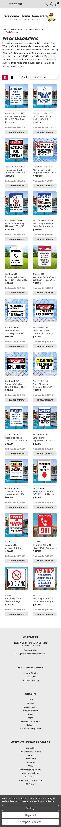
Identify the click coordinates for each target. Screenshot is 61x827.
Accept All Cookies (30, 822)
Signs (30, 717)
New (31, 699)
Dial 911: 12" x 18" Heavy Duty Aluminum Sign (45, 546)
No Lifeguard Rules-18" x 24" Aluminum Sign (15, 117)
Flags (30, 714)
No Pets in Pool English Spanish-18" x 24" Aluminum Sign (44, 171)
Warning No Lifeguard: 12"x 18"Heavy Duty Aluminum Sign (13, 546)
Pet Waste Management (30, 728)
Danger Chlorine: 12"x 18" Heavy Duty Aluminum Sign (16, 385)
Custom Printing (30, 710)
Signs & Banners (18, 30)
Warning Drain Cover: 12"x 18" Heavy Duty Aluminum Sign (44, 278)
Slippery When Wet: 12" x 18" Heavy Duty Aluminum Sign (16, 278)
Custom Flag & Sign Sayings (30, 769)
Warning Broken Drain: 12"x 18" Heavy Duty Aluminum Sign (16, 439)
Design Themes (30, 707)
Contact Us (31, 748)
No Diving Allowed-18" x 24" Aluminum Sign (43, 225)
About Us (30, 762)
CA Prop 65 (30, 784)
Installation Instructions (30, 751)
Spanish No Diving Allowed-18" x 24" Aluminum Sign (14, 225)
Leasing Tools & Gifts (30, 721)
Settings (30, 808)
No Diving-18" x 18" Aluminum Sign (15, 600)
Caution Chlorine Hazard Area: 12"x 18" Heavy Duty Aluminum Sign (14, 492)
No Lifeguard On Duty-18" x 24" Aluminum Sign (42, 117)
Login (25, 673)
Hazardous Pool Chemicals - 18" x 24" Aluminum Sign (16, 171)
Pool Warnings (12, 32)
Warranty (30, 755)
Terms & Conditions (30, 773)
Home (5, 30)
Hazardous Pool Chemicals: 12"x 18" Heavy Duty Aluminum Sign (45, 332)
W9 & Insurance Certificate (30, 780)
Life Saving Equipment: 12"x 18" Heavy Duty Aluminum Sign (45, 439)
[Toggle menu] (4, 5)
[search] (45, 4)
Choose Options (17, 132)
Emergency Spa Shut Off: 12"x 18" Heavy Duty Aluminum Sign (44, 492)
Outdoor (30, 725)
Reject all (30, 815)
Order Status (30, 676)
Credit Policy (30, 759)
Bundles (30, 703)
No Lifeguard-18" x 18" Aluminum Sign (43, 600)
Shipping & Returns (30, 680)
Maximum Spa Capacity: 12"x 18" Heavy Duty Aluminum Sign (16, 332)
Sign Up (34, 673)
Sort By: (25, 77)
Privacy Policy (30, 777)
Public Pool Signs (36, 30)
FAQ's (30, 766)
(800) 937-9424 (15, 4)
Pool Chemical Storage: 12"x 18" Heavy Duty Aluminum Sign (45, 385)
